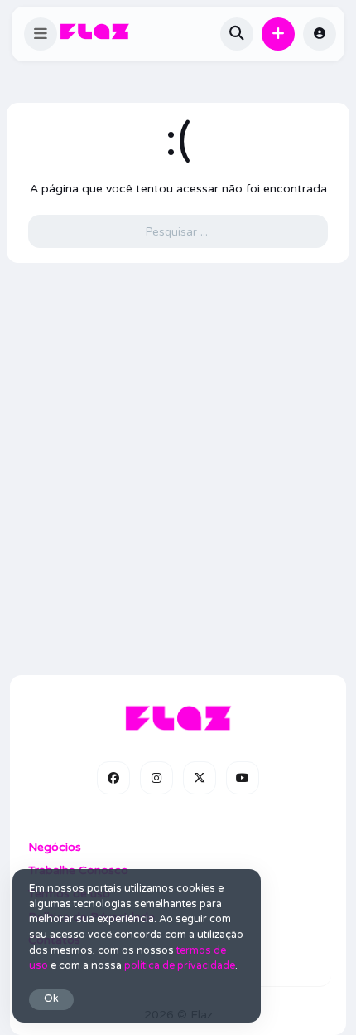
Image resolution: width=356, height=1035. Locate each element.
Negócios (54, 847)
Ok (51, 999)
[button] (40, 34)
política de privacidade (179, 966)
